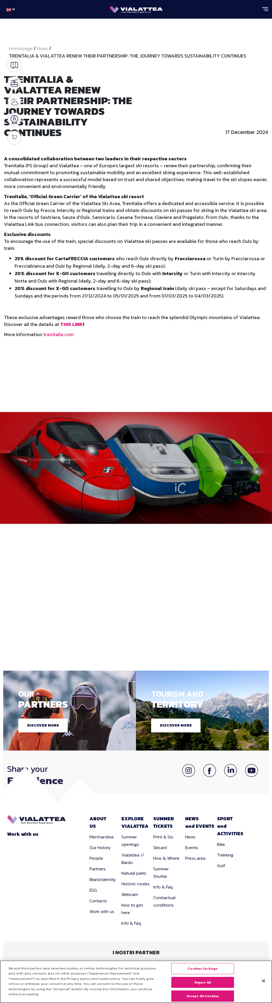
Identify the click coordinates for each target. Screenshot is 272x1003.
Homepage (21, 48)
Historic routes (135, 883)
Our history (100, 847)
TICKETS (163, 822)
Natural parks (133, 873)
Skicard (160, 847)
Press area (195, 858)
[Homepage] (136, 8)
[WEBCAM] (14, 119)
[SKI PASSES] (14, 137)
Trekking (225, 854)
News (42, 48)
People (96, 858)
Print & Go (163, 836)
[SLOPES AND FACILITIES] (14, 83)
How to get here (132, 909)
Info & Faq (131, 923)
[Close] (263, 981)
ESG (93, 890)
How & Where (166, 858)
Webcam (129, 894)
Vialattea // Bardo (132, 858)
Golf (221, 865)
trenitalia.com (58, 334)
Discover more (43, 725)
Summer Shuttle (161, 872)
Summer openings (130, 840)
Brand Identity (103, 879)
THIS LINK (71, 324)
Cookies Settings (203, 968)
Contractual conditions (164, 901)
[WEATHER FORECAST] (14, 101)
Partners (98, 868)
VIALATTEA (134, 822)
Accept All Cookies (202, 995)
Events (191, 847)
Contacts (98, 900)
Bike (221, 844)
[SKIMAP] (14, 65)
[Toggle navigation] (265, 11)
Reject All (202, 982)
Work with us (23, 834)
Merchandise (102, 836)
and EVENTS (199, 822)
